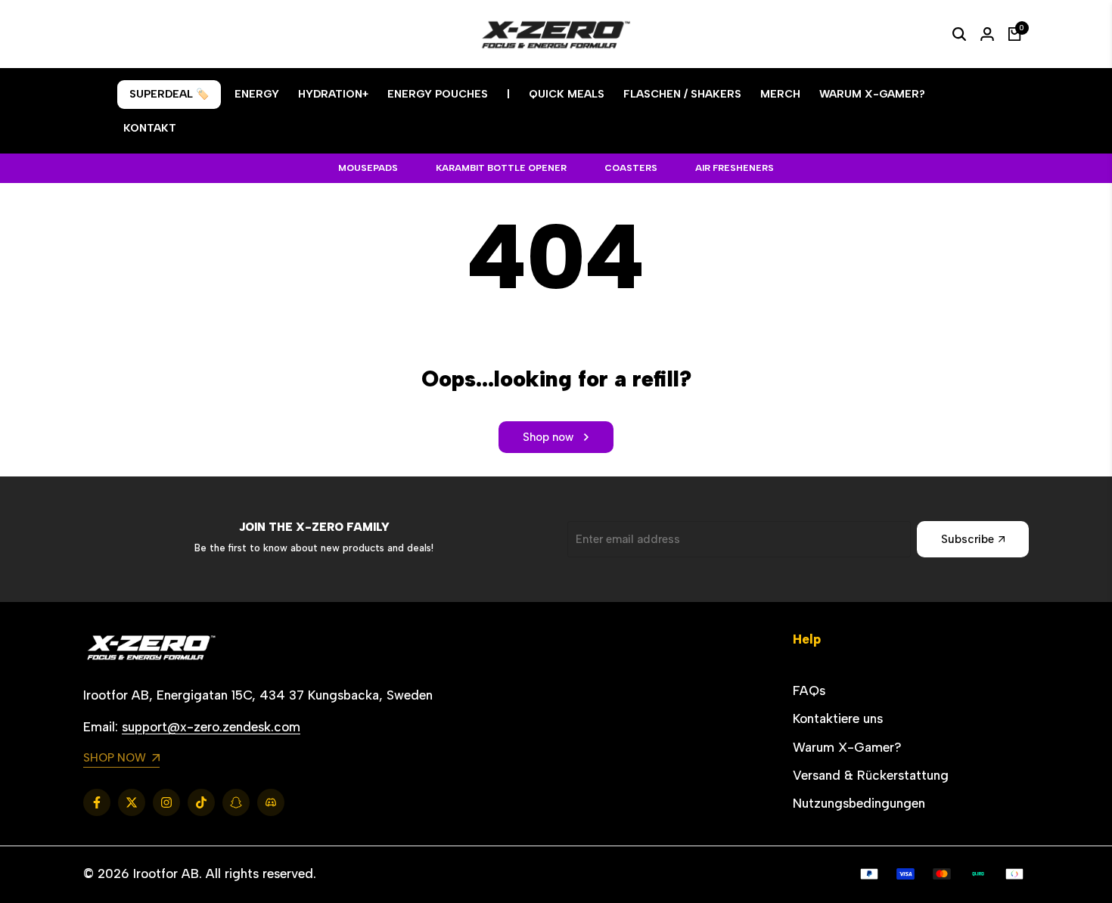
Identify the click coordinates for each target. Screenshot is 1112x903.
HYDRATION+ (333, 94)
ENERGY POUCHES (437, 94)
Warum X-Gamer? (847, 747)
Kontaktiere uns (838, 718)
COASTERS (630, 168)
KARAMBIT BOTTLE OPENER (501, 168)
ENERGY (257, 94)
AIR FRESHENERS (734, 168)
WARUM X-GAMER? (872, 94)
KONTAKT (149, 128)
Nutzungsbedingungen (859, 803)
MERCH (780, 94)
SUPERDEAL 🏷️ (169, 94)
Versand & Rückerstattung (871, 775)
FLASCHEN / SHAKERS (682, 94)
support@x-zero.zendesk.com (211, 726)
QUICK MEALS (566, 94)
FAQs (809, 690)
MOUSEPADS (368, 168)
